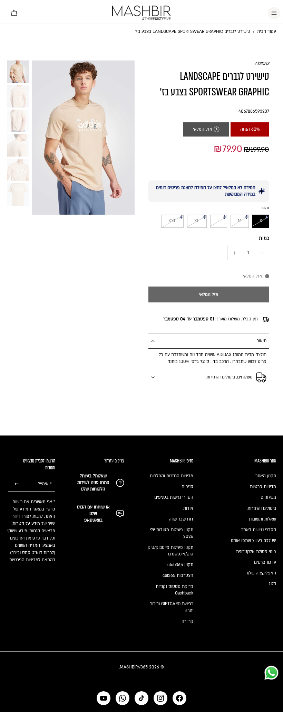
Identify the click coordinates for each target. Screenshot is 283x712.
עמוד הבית (266, 31)
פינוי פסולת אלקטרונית (256, 551)
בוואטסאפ (93, 520)
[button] (208, 294)
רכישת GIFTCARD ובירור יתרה (171, 607)
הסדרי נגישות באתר (258, 530)
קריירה (187, 621)
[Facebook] (179, 698)
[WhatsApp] (122, 698)
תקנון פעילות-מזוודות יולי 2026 (171, 533)
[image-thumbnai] (18, 71)
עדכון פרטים (265, 562)
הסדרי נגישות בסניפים (173, 497)
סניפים (187, 486)
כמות (264, 238)
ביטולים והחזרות (261, 508)
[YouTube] (103, 698)
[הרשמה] (16, 484)
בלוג (272, 584)
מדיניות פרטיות (263, 486)
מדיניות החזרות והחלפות (171, 476)
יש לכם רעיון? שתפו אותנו (253, 540)
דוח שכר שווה (181, 519)
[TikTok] (141, 698)
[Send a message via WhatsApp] (271, 673)
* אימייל (45, 484)
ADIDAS (262, 63)
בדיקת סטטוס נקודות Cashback (174, 590)
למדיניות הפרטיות (24, 560)
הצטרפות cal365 (178, 575)
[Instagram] (160, 698)
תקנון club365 (180, 565)
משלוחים (268, 497)
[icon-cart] (14, 13)
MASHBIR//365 (134, 667)
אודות (188, 508)
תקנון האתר (265, 476)
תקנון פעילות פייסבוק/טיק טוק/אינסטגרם (170, 551)
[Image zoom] (83, 137)
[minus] (262, 253)
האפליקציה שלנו (261, 573)
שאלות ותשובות (262, 519)
